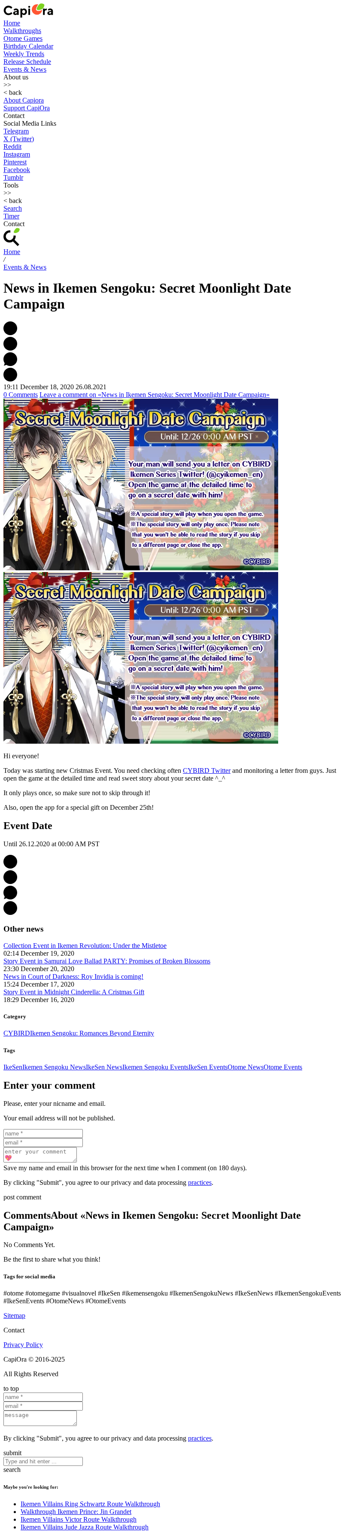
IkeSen (12, 1067)
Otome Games (22, 38)
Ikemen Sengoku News (54, 1067)
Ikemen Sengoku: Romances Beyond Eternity (92, 1033)
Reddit (12, 146)
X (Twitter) (18, 138)
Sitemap (14, 1315)
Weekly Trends (23, 54)
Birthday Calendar (28, 46)
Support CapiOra (26, 108)
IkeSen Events (208, 1067)
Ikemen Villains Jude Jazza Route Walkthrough (85, 1527)
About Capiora (23, 100)
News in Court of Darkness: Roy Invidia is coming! (73, 976)
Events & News (24, 69)
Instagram (16, 154)
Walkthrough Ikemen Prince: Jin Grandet (76, 1511)
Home (11, 23)
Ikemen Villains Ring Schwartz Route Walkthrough (90, 1504)
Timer (11, 216)
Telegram (16, 131)
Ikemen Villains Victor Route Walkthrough (79, 1519)
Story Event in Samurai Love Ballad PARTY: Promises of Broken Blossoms (106, 961)
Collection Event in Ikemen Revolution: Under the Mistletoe (85, 945)
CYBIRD (16, 1033)
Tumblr (13, 177)
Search (12, 208)
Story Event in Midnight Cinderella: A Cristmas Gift (73, 992)
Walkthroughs (22, 30)
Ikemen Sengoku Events (155, 1067)
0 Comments (20, 394)
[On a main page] (28, 15)
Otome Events (283, 1067)
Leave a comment (154, 394)
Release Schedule (27, 61)
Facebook (16, 169)
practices (200, 1182)
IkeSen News (104, 1067)
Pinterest (15, 162)
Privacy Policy (23, 1344)
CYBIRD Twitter (207, 770)
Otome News (246, 1067)
